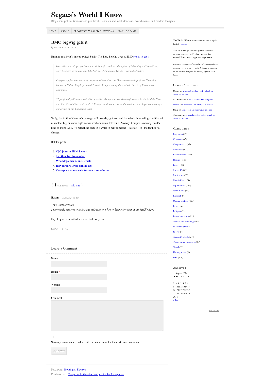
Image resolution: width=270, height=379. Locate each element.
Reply (55, 228)
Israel (175, 164)
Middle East (178, 180)
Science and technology (184, 221)
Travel (176, 247)
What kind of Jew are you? (200, 99)
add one (75, 185)
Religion (177, 211)
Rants (175, 205)
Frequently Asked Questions (94, 31)
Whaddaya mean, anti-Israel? (73, 161)
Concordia (178, 149)
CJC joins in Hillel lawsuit (71, 151)
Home (52, 31)
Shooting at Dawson (74, 369)
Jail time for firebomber (70, 156)
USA (175, 257)
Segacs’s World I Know (87, 14)
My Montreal (179, 185)
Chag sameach (179, 144)
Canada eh (178, 139)
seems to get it (141, 56)
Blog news (178, 133)
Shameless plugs (180, 226)
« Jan (175, 300)
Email (55, 271)
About (65, 31)
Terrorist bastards (181, 236)
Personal (177, 195)
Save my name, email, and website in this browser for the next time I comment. (95, 342)
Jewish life (178, 169)
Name (55, 258)
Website (55, 284)
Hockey (176, 159)
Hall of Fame (127, 31)
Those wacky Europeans (184, 241)
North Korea (179, 190)
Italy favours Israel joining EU (74, 166)
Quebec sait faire (180, 200)
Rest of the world (181, 216)
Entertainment (179, 154)
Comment (56, 298)
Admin (214, 310)
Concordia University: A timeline (197, 104)
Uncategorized (179, 252)
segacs (184, 43)
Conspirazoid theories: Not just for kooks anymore (96, 374)
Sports (176, 231)
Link (65, 228)
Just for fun (178, 175)
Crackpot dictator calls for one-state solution (83, 170)
